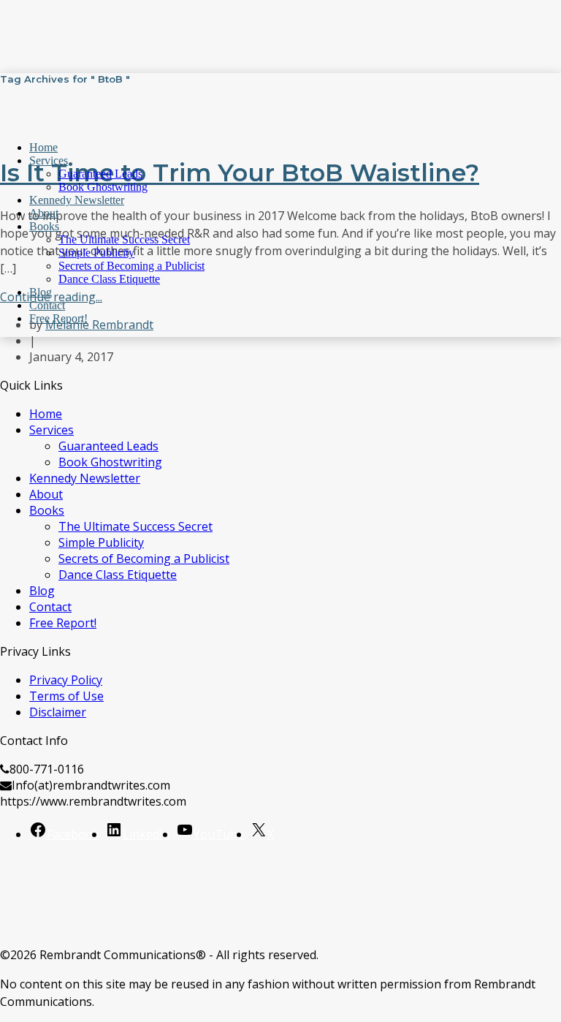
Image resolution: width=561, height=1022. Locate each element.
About (43, 213)
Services (48, 160)
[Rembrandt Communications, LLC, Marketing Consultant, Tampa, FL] (22, 894)
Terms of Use (66, 696)
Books (44, 226)
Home (43, 147)
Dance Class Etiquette (109, 279)
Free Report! (58, 318)
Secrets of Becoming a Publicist (131, 266)
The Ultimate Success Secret (124, 239)
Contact (47, 305)
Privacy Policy (65, 680)
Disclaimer (57, 712)
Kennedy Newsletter (76, 200)
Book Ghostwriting (103, 187)
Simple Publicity (96, 252)
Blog (40, 292)
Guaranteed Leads (100, 173)
